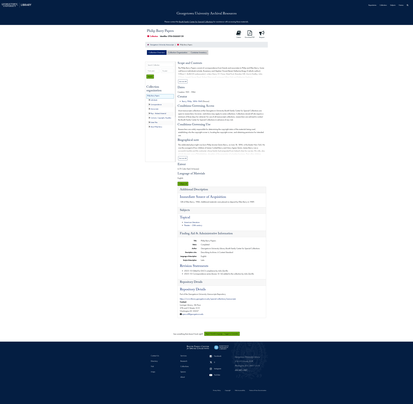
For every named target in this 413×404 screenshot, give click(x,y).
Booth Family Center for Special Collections (196, 21)
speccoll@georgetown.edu (192, 314)
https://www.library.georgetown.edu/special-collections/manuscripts (208, 299)
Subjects (392, 5)
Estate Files (154, 122)
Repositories (372, 5)
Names (401, 5)
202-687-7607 (241, 370)
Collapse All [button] (183, 184)
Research (183, 361)
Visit (152, 366)
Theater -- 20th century (193, 225)
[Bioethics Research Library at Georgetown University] (221, 347)
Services (183, 356)
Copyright (228, 390)
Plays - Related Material (158, 113)
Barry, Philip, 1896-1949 (192, 101)
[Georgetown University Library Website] (16, 4)
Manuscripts (154, 109)
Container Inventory (199, 52)
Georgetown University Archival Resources (207, 14)
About (182, 377)
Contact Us (155, 356)
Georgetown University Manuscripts (162, 45)
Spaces (183, 372)
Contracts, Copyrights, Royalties (160, 118)
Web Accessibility (240, 390)
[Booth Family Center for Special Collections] (197, 347)
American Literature (192, 222)
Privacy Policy (217, 390)
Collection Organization (177, 52)
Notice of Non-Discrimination (257, 390)
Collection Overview (157, 52)
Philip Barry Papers (153, 96)
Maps (153, 372)
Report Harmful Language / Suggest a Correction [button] (222, 334)
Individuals (153, 100)
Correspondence (156, 104)
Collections (383, 5)
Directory (154, 361)
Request (261, 37)
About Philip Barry (156, 127)
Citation (238, 37)
